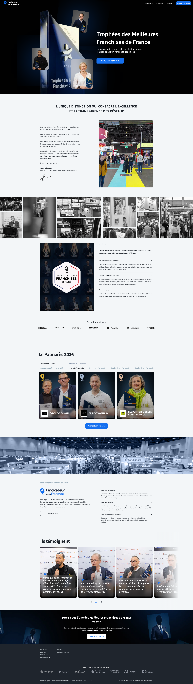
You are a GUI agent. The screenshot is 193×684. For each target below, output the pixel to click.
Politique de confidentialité (60, 681)
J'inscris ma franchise (96, 636)
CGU (85, 681)
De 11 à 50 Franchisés (76, 368)
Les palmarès (149, 3)
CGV (90, 681)
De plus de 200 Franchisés (144, 368)
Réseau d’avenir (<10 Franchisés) (51, 368)
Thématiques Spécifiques (77, 364)
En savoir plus (53, 513)
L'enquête (169, 3)
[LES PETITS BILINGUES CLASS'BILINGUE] (135, 395)
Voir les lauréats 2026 (110, 60)
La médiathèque (45, 658)
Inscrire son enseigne (62, 652)
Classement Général (48, 364)
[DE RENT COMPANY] (96, 395)
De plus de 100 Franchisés (120, 368)
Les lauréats (44, 650)
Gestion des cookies (76, 681)
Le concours (159, 3)
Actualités (59, 650)
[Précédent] (91, 602)
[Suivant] (102, 602)
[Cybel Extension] (57, 395)
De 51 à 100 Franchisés (97, 368)
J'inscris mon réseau (183, 3)
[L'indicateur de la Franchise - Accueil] (11, 3)
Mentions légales (45, 681)
